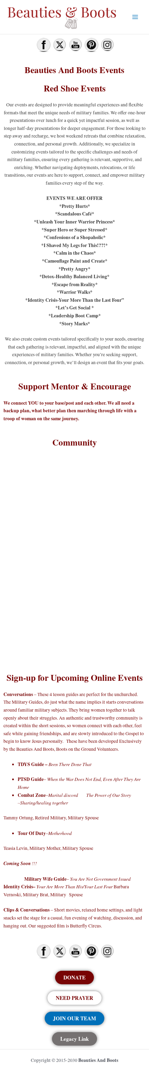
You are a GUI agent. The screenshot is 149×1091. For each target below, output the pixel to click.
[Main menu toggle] (135, 17)
